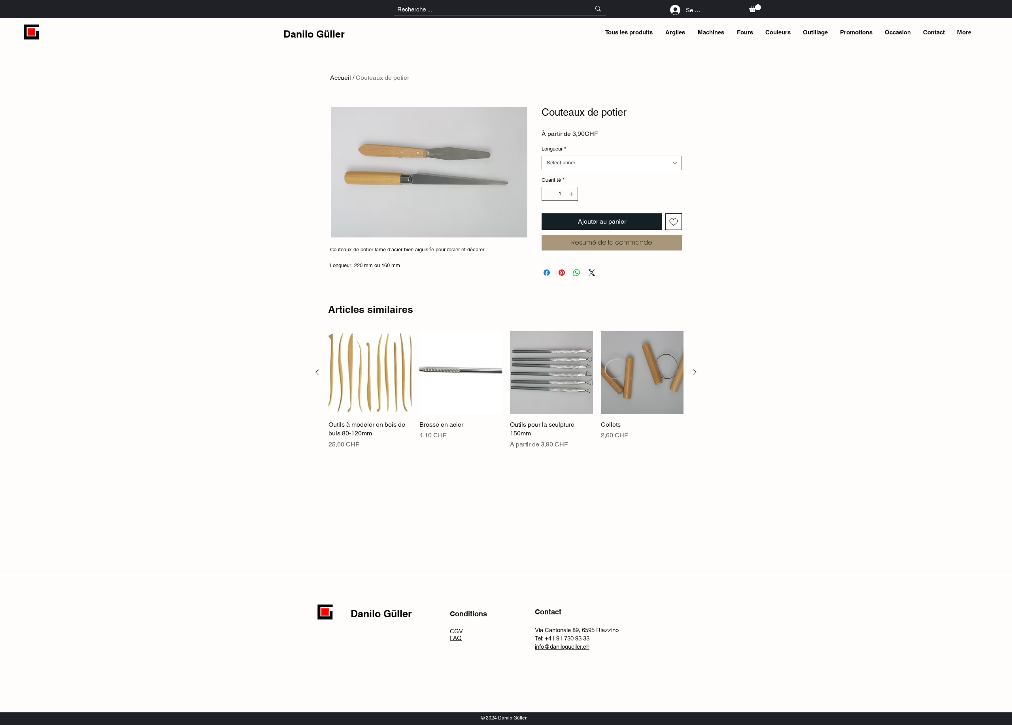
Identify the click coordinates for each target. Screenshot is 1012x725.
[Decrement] (547, 194)
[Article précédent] (317, 372)
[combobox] (612, 163)
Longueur (554, 149)
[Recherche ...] (598, 8)
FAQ (456, 638)
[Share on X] (592, 272)
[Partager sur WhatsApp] (577, 272)
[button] (755, 8)
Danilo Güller (314, 34)
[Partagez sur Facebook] (546, 272)
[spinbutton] (560, 194)
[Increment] (572, 194)
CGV (456, 631)
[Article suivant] (695, 372)
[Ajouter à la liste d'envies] (673, 221)
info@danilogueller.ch (562, 646)
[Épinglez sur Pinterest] (561, 272)
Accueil (340, 77)
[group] (506, 390)
